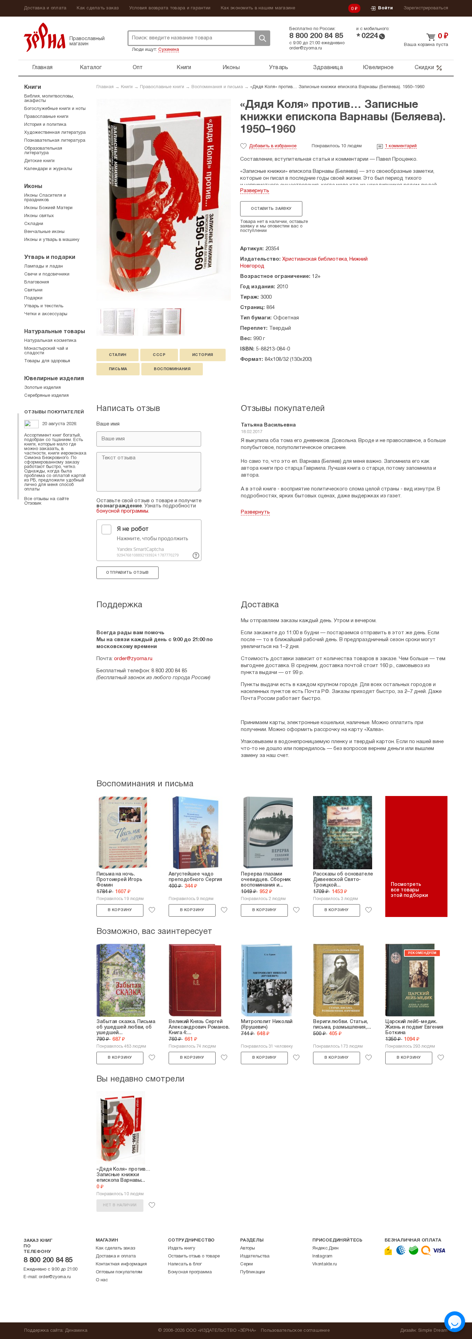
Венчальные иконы (44, 232)
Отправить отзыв (127, 572)
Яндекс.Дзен (325, 1248)
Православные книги (162, 87)
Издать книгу (181, 1248)
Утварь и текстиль (43, 306)
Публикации (252, 1272)
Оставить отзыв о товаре (193, 1256)
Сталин (117, 355)
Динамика (76, 1331)
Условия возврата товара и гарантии (170, 8)
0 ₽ (354, 9)
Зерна (44, 37)
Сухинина (168, 50)
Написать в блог (185, 1264)
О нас (102, 1280)
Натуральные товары (54, 331)
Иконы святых (39, 216)
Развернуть (254, 190)
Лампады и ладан (43, 266)
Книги (184, 67)
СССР (159, 355)
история (202, 355)
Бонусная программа (189, 1272)
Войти (385, 8)
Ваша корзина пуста (426, 45)
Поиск (262, 38)
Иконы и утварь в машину (51, 240)
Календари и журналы (48, 169)
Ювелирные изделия (54, 378)
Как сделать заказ (98, 8)
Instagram (322, 1256)
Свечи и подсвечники (46, 274)
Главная (42, 67)
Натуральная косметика (50, 341)
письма (118, 369)
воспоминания (172, 369)
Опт (138, 67)
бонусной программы (122, 511)
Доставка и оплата (45, 8)
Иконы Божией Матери (48, 208)
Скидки (424, 67)
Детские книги (39, 161)
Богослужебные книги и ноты (55, 109)
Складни (33, 224)
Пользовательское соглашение (295, 1331)
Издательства (255, 1256)
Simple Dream (432, 1331)
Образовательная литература (43, 151)
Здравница (328, 67)
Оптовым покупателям (119, 1272)
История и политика (45, 125)
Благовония (36, 282)
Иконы (231, 67)
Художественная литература (55, 133)
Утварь (279, 67)
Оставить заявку (271, 208)
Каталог (91, 67)
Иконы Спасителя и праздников (45, 198)
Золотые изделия (42, 388)
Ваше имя (108, 424)
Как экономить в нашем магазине (258, 8)
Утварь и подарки (49, 257)
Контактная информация (121, 1264)
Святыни (33, 290)
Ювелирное (378, 67)
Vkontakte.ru (324, 1264)
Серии (246, 1264)
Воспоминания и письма (217, 87)
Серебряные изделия (46, 396)
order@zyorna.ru (305, 48)
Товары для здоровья (47, 361)
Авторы (247, 1248)
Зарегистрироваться (426, 8)
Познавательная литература (54, 141)
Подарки (33, 298)
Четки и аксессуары (45, 314)
